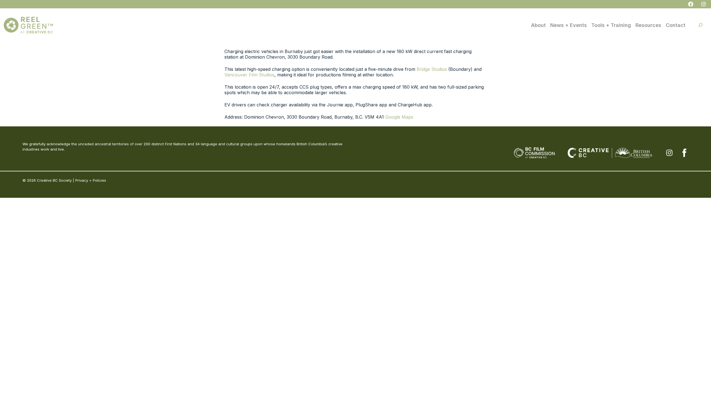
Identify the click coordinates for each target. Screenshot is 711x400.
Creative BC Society (54, 180)
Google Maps (399, 117)
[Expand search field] (700, 25)
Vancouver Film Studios (249, 75)
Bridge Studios (432, 69)
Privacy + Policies (90, 180)
